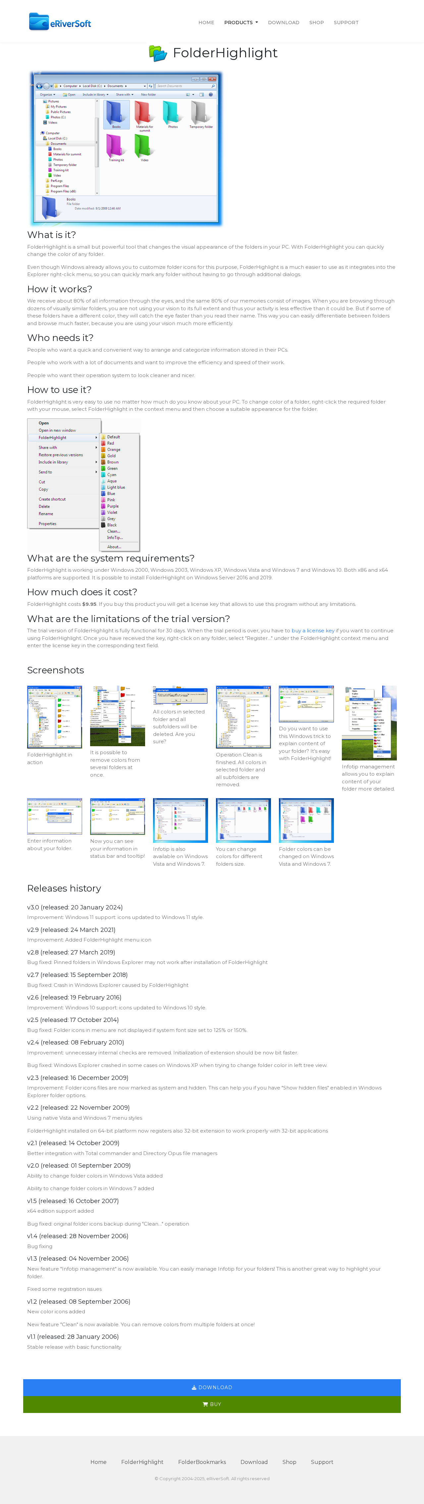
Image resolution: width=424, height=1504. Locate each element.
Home (206, 22)
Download (283, 22)
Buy (214, 1404)
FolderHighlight (142, 1462)
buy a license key (313, 630)
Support (346, 22)
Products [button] (239, 22)
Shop (316, 22)
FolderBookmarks (202, 1462)
